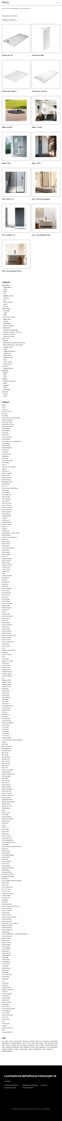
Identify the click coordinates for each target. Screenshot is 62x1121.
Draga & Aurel (6, 571)
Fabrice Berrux (6, 618)
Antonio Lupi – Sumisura (9, 91)
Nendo (4, 825)
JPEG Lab (4, 712)
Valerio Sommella (6, 1002)
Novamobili (54, 1047)
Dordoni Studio (6, 569)
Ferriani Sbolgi (6, 629)
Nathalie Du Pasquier (7, 819)
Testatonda (5, 983)
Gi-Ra (3, 657)
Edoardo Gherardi (7, 575)
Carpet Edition (6, 1043)
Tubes (43, 1049)
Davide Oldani (5, 550)
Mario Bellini (5, 778)
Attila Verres (5, 471)
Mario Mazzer (5, 782)
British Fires (54, 1041)
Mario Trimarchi (6, 784)
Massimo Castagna (7, 789)
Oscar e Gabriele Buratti (8, 842)
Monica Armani (6, 812)
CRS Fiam (4, 526)
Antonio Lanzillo (6, 454)
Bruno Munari (5, 490)
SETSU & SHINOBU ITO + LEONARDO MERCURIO (14, 934)
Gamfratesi (5, 652)
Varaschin (49, 1049)
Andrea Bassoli (6, 439)
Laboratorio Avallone (7, 723)
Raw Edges (5, 900)
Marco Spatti (5, 765)
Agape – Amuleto (7, 127)
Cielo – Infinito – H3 (7, 199)
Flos (3, 1045)
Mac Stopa (5, 744)
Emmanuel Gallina (6, 588)
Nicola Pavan (5, 831)
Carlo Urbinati (5, 501)
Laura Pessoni (6, 725)
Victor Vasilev (5, 1013)
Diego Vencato (6, 563)
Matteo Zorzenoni (7, 793)
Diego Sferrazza (6, 561)
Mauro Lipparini (6, 797)
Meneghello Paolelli (7, 799)
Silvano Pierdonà (6, 942)
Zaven (3, 1030)
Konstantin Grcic (6, 720)
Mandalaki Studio (6, 748)
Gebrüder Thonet (7, 654)
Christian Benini (6, 514)
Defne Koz (4, 556)
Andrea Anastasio (7, 437)
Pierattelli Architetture (8, 874)
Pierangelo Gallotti (7, 872)
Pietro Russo (5, 885)
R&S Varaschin (6, 898)
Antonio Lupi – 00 (7, 55)
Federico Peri (5, 627)
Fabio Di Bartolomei (7, 616)
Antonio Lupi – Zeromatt (39, 91)
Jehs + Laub (5, 701)
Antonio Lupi (17, 1041)
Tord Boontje (5, 996)
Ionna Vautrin (5, 693)
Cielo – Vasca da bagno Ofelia (41, 235)
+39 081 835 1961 (27, 1088)
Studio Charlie (6, 964)
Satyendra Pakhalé (7, 925)
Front (3, 648)
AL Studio (4, 413)
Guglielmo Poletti (6, 680)
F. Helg (3, 612)
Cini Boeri (4, 518)
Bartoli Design (5, 475)
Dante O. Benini (6, 541)
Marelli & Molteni (6, 772)
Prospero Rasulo (6, 895)
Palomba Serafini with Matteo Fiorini (12, 846)
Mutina (32, 1047)
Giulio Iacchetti (6, 667)
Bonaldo (46, 1041)
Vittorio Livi (5, 1017)
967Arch (4, 405)
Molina (3, 810)
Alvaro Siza (5, 433)
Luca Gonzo (5, 731)
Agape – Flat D (6, 163)
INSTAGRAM (7, 1081)
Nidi (48, 1047)
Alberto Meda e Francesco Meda (11, 418)
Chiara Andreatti (6, 511)
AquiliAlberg (5, 456)
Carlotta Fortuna (6, 503)
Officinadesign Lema (7, 840)
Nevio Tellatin (5, 829)
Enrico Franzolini (6, 593)
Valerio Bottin (5, 1000)
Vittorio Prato (6, 1019)
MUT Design (5, 814)
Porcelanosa (24, 1049)
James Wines (5, 695)
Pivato (17, 1049)
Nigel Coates (5, 834)
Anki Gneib (5, 452)
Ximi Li (3, 1021)
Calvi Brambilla (6, 492)
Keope (37, 1045)
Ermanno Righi (6, 601)
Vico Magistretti (6, 1011)
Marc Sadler (5, 755)
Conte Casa (34, 1043)
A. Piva (3, 407)
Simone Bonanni (6, 949)
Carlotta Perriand (6, 505)
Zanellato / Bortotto (7, 1028)
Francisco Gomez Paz (8, 642)
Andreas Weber (6, 445)
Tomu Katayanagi (6, 993)
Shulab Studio (6, 940)
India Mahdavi (5, 691)
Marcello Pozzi (6, 759)
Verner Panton (6, 1006)
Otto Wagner (5, 844)
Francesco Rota (6, 639)
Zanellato (4, 1025)
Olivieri (4, 1049)
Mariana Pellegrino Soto (8, 774)
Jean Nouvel (5, 699)
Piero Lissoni (5, 883)
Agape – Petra (36, 163)
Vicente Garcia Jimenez (8, 1008)
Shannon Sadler (6, 938)
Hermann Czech (6, 686)
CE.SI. (24, 1043)
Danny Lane (5, 539)
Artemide (31, 1041)
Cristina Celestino (7, 524)
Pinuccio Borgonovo (7, 887)
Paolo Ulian (5, 859)
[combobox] (10, 19)
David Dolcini (5, 546)
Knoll (42, 1045)
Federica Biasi (5, 622)
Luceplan (8, 1047)
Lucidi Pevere (5, 735)
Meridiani (26, 1047)
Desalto (41, 1043)
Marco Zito (5, 767)
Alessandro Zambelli (7, 426)
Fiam (56, 1043)
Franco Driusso (6, 646)
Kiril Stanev (5, 716)
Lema (3, 1047)
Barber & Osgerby (7, 473)
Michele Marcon (6, 808)
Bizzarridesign (5, 484)
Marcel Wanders (6, 757)
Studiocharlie (5, 976)
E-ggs (3, 573)
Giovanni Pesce (6, 665)
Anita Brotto (5, 450)
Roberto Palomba (7, 910)
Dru (46, 1043)
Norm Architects (6, 836)
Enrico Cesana (6, 590)
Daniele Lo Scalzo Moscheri (9, 537)
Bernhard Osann (6, 479)
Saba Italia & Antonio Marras (10, 923)
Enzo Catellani (6, 599)
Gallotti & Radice (22, 1045)
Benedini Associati (7, 477)
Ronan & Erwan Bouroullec (9, 917)
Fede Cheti (5, 620)
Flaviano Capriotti (7, 633)
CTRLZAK (4, 529)
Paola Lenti (5, 848)
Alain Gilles (5, 415)
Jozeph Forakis (6, 710)
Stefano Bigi (5, 957)
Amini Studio (5, 435)
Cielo (28, 1043)
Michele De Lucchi (7, 806)
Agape (7, 1041)
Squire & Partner (6, 953)
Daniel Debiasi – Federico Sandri (11, 533)
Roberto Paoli (5, 912)
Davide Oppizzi (6, 552)
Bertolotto (39, 1041)
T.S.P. (3, 981)
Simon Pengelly (6, 947)
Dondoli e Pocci (6, 567)
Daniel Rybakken (6, 535)
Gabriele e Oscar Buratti (8, 650)
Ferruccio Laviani (6, 631)
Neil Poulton (5, 823)
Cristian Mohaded (7, 522)
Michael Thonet (6, 804)
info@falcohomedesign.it (30, 1085)
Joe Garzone (5, 703)
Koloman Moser (6, 718)
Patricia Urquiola (6, 861)
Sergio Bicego (5, 932)
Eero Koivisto (5, 578)
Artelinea (25, 1041)
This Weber (5, 985)
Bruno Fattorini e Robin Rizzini (10, 488)
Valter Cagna (5, 1004)
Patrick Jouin (5, 863)
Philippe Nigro (5, 870)
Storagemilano (6, 961)
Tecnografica (37, 1049)
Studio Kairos (5, 970)
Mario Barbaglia (6, 776)
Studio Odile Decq (7, 974)
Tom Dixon (5, 991)
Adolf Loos (5, 409)
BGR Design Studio (7, 482)
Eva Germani (5, 610)
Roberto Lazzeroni (7, 908)
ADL (3, 1041)
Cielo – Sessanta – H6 (8, 235)
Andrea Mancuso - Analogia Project (12, 441)
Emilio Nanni (5, 586)
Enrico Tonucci (6, 595)
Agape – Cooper (37, 127)
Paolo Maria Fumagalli (8, 855)
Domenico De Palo (7, 565)
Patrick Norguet (6, 866)
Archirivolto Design (7, 460)
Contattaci (43, 1085)
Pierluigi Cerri (5, 878)
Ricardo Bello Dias (7, 904)
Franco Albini (5, 644)
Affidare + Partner (7, 411)
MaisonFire (15, 1047)
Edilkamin (51, 1043)
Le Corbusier (5, 727)
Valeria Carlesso (6, 998)
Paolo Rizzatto (6, 857)
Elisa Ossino (5, 584)
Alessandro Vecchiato (8, 424)
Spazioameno (5, 951)
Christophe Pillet (6, 516)
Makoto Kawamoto (7, 746)
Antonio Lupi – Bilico (38, 55)
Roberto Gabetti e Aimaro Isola (10, 906)
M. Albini (4, 742)
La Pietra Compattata (51, 1045)
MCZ (21, 1047)
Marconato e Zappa (7, 770)
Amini (11, 1041)
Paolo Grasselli (6, 853)
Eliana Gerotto (6, 582)
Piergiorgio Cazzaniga (8, 876)
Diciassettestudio (7, 558)
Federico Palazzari (7, 625)
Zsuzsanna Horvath (7, 1032)
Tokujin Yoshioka (6, 987)
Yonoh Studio (5, 1023)
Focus (7, 1045)
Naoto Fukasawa (6, 816)
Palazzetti (10, 1049)
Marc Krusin (5, 752)
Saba (30, 1049)
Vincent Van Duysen (7, 1015)
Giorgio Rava (5, 663)
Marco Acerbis (6, 761)
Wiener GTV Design (7, 1051)
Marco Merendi (6, 763)
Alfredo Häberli (6, 430)
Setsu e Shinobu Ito (7, 936)
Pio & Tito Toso (6, 889)
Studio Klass (5, 972)
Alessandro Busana (7, 420)
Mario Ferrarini (6, 780)
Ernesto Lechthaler (7, 603)
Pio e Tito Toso (6, 891)
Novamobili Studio (7, 838)
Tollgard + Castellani (7, 989)
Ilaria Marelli (5, 688)
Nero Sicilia (42, 1047)
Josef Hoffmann (6, 708)
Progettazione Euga (7, 893)
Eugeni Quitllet (6, 605)
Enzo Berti (4, 597)
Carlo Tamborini (6, 499)
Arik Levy (4, 465)
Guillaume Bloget (6, 684)
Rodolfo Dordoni (6, 915)
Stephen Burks (6, 959)
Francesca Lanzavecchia (8, 635)
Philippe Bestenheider (8, 868)
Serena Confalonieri (7, 929)
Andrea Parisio (6, 443)
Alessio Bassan (6, 428)
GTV (3, 678)
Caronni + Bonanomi (7, 507)
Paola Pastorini (6, 851)
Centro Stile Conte (7, 509)
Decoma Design (6, 554)
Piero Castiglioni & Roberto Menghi (11, 880)
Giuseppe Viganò (6, 674)
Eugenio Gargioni (6, 607)
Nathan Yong (5, 821)
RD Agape (4, 902)
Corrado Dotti (6, 520)
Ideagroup (32, 1045)
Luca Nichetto (6, 733)
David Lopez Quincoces (8, 548)
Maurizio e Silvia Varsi (7, 795)
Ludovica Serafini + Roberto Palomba (12, 740)
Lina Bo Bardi (5, 729)
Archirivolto (5, 458)
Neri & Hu (4, 827)
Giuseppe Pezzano (7, 671)
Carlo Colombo (6, 497)
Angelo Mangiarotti (7, 447)
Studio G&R (5, 966)
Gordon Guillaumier (7, 676)
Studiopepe (5, 979)
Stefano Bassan (6, 955)
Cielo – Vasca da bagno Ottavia (11, 271)
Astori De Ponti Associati (9, 467)
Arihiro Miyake (6, 462)
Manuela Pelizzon (6, 750)
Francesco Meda (6, 637)
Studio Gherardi (6, 968)
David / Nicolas (6, 543)
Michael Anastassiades (8, 802)
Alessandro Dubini (7, 422)
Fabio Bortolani (6, 614)
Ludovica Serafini (6, 738)
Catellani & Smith (16, 1043)
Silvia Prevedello (6, 944)
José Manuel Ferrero (7, 706)
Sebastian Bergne (7, 927)
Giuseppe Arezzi (6, 669)
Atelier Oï (4, 469)
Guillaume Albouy (6, 682)
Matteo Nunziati (6, 791)
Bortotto (4, 486)
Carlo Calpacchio (6, 494)
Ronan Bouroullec (6, 919)
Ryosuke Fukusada (7, 921)
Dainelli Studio (6, 531)
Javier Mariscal (6, 697)
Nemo (36, 1047)
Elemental (4, 580)
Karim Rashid (5, 714)
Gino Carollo (5, 659)
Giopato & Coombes (7, 661)
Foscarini (13, 1045)
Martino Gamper (6, 787)
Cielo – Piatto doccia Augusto (41, 199)
